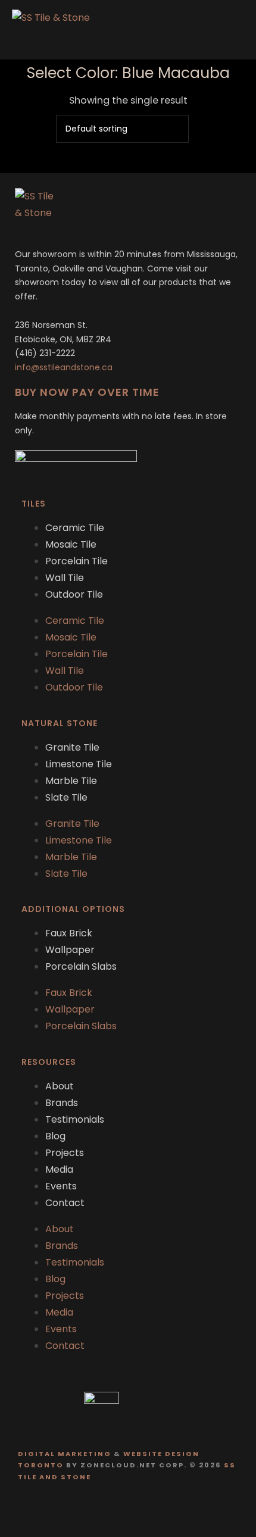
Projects (64, 1153)
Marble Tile (71, 781)
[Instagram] (139, 1508)
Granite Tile (72, 747)
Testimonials (74, 1119)
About (59, 1086)
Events (61, 1186)
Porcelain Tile (76, 561)
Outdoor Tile (74, 594)
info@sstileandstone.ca (64, 367)
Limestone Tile (78, 764)
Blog (55, 1136)
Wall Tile (64, 578)
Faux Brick (68, 933)
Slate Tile (66, 797)
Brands (61, 1103)
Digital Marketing (64, 1453)
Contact (65, 1203)
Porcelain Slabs (81, 966)
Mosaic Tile (70, 544)
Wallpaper (70, 950)
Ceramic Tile (74, 528)
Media (59, 1169)
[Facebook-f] (116, 1508)
